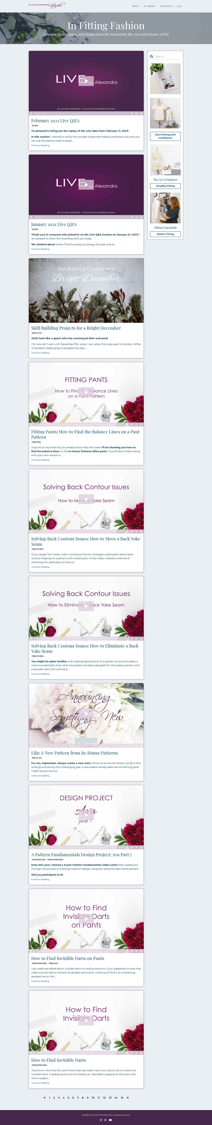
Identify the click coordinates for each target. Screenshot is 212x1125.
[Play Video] (31, 113)
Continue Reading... (40, 145)
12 (104, 1097)
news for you (36, 333)
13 (110, 1097)
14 (116, 1097)
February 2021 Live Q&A (55, 120)
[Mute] (131, 113)
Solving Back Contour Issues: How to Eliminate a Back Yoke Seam (85, 648)
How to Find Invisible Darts (58, 1060)
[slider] (85, 113)
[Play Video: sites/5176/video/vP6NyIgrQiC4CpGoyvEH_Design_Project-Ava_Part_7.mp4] (86, 815)
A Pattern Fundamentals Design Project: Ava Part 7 (81, 854)
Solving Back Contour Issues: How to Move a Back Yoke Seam (85, 541)
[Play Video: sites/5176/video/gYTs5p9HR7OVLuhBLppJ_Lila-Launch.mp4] (86, 713)
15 (122, 1097)
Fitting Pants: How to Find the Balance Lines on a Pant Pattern (85, 434)
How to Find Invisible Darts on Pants (67, 958)
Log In (179, 6)
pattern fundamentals (55, 859)
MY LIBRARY (149, 6)
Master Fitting (165, 234)
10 (93, 1097)
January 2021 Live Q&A (54, 224)
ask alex (35, 125)
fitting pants (36, 442)
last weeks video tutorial (62, 554)
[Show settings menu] (136, 113)
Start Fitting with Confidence (165, 136)
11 (99, 1097)
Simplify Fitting (165, 186)
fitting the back (37, 549)
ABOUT (135, 6)
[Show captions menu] (126, 424)
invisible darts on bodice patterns (85, 968)
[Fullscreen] (141, 113)
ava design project (38, 859)
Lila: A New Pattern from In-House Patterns (74, 752)
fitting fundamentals (39, 963)
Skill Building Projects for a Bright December (76, 327)
